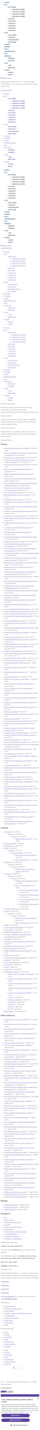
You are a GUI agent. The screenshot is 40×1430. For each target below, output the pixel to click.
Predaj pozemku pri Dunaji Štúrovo (15, 1197)
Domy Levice (11, 37)
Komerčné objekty (10, 51)
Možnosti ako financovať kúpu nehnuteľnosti (18, 789)
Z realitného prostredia (11, 1236)
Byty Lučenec (12, 7)
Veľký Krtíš (7, 832)
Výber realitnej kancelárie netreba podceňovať (19, 600)
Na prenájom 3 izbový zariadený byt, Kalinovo (18, 1029)
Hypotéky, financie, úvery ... (13, 1222)
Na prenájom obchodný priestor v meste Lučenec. (20, 1108)
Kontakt (7, 70)
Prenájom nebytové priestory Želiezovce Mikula (19, 1178)
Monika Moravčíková (10, 1205)
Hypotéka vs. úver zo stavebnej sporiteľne (17, 502)
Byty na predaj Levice (22, 923)
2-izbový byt (12, 25)
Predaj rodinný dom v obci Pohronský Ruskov (18, 1159)
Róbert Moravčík (9, 1209)
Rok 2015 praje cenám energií (13, 660)
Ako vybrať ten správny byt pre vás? (15, 623)
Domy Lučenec (12, 35)
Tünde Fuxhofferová (10, 1207)
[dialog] (20, 1413)
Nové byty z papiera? (10, 712)
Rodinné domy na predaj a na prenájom (20, 974)
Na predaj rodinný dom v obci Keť (14, 1131)
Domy (6, 32)
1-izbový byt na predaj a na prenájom (20, 993)
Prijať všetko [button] (15, 1415)
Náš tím (10, 74)
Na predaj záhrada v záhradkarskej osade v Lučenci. (20, 1127)
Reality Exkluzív (9, 1011)
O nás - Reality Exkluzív (11, 962)
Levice (6, 911)
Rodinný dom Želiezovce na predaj (15, 1192)
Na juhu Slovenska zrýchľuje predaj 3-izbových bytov (20, 581)
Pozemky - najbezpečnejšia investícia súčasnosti (19, 511)
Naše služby (11, 67)
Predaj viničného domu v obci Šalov (15, 1152)
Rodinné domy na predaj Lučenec (26, 881)
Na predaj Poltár (17, 853)
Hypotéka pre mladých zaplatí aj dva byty (17, 532)
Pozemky (7, 44)
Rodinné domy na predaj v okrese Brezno (17, 576)
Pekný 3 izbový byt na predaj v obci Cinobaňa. (18, 1038)
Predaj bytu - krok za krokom (13, 637)
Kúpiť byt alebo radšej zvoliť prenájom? (16, 632)
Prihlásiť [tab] (6, 1395)
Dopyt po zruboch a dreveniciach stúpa (16, 723)
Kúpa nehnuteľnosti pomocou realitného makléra (20, 756)
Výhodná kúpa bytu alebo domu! (14, 658)
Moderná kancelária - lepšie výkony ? (15, 644)
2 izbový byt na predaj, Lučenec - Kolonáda (17, 1045)
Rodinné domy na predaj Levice (26, 918)
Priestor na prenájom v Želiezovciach (16, 1117)
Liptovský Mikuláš (9, 843)
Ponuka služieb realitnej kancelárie (15, 958)
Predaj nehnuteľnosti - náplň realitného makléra (19, 735)
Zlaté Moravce (8, 846)
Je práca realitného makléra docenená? (16, 611)
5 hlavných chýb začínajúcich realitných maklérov (19, 698)
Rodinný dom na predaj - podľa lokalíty (16, 679)
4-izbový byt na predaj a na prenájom (20, 979)
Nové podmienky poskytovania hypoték (16, 812)
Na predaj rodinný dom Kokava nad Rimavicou (18, 1134)
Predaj (14, 836)
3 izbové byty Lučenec (18, 14)
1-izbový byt (12, 23)
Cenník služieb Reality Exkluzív (13, 927)
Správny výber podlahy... (12, 740)
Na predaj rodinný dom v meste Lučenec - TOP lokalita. (21, 1096)
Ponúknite (11, 60)
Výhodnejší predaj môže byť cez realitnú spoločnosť (20, 805)
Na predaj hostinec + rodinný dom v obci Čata (18, 1138)
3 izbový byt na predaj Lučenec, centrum (17, 1155)
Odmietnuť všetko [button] (15, 1420)
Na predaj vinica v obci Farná (13, 1043)
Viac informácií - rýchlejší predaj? (14, 793)
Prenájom (7, 46)
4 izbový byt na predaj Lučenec (29, 890)
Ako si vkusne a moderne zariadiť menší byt (18, 616)
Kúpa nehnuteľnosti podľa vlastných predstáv (18, 714)
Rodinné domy (9, 1229)
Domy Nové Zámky (13, 39)
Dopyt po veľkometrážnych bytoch (15, 614)
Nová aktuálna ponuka (11, 972)
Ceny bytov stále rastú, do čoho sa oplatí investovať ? (21, 590)
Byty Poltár (12, 21)
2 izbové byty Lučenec (18, 11)
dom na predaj (9, 1296)
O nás (6, 63)
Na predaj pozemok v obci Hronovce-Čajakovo (18, 1187)
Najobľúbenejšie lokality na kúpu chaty (16, 448)
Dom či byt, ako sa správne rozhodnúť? (16, 721)
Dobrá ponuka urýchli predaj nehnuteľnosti (18, 782)
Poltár (6, 848)
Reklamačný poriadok (11, 1318)
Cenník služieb (9, 1322)
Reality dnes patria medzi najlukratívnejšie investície (20, 768)
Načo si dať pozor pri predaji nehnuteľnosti (18, 567)
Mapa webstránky (10, 948)
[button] (20, 1425)
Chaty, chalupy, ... (9, 1220)
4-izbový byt (12, 30)
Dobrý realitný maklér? (11, 677)
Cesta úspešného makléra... (13, 779)
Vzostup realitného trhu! (12, 765)
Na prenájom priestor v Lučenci (14, 1106)
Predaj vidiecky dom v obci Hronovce (16, 1169)
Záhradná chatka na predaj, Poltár (15, 1064)
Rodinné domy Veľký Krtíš (24, 839)
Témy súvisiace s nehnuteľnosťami (15, 1232)
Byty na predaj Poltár (22, 860)
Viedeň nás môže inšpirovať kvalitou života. (18, 646)
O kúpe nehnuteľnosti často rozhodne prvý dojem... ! (21, 653)
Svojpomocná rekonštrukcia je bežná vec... (17, 604)
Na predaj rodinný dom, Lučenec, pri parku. (18, 1143)
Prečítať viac (28, 1412)
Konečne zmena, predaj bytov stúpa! (16, 733)
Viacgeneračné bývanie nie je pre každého (17, 761)
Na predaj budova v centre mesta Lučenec (17, 1066)
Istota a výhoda (9, 1311)
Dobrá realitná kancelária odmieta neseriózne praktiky (21, 628)
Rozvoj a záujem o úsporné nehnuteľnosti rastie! (19, 772)
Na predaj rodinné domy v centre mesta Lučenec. (20, 1173)
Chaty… (6, 49)
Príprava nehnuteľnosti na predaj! (15, 786)
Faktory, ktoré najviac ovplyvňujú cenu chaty (18, 474)
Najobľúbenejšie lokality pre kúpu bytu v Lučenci (19, 639)
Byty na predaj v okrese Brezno (14, 492)
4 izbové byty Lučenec (18, 16)
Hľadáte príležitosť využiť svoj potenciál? (16, 951)
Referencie (7, 56)
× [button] (38, 1398)
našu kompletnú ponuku (9, 1299)
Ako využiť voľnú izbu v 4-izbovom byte (16, 464)
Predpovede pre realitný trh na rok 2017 (17, 523)
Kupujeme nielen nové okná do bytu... (16, 742)
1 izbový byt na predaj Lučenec (29, 899)
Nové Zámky (8, 862)
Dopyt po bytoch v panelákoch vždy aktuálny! (18, 684)
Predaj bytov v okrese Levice (13, 499)
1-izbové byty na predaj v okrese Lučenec (17, 527)
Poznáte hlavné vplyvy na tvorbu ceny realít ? (18, 817)
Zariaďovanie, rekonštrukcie (13, 1239)
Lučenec (7, 874)
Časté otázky (8, 930)
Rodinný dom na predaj (11, 719)
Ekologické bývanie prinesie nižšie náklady (17, 693)
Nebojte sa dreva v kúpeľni (12, 777)
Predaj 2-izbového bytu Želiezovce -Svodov (18, 1113)
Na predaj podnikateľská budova (14, 1075)
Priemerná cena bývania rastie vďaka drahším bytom (21, 506)
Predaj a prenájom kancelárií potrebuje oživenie (19, 702)
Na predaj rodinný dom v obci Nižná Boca (17, 1078)
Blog (6, 53)
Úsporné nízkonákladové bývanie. (15, 621)
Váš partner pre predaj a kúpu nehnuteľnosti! (18, 941)
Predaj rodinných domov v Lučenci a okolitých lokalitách (21, 553)
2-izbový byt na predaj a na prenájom (20, 988)
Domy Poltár (12, 42)
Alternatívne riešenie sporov (13, 946)
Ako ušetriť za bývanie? (11, 810)
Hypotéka (7, 939)
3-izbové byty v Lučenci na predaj (14, 516)
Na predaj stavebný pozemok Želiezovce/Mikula (19, 1122)
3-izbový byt (12, 28)
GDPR (6, 925)
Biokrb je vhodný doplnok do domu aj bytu (17, 796)
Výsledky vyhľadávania (11, 909)
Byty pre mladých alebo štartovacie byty (16, 609)
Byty (5, 4)
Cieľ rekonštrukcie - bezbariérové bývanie (17, 800)
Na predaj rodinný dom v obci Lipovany (16, 1024)
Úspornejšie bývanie (10, 1234)
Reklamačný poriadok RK (12, 932)
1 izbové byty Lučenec (18, 9)
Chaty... (10, 997)
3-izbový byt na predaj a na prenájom (20, 983)
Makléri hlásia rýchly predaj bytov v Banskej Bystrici (20, 518)
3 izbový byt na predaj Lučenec (29, 895)
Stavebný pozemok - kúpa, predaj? (15, 667)
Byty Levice (11, 18)
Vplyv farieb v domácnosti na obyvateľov (17, 749)
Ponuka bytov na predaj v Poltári (14, 457)
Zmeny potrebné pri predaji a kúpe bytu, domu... (19, 707)
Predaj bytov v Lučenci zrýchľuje (14, 541)
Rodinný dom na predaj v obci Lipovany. (16, 1019)
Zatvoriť (10, 1392)
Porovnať (4, 1392)
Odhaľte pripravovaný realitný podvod (16, 663)
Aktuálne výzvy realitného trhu (14, 651)
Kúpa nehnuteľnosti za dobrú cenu (15, 672)
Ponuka (6, 2)
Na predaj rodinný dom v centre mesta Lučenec (19, 1033)
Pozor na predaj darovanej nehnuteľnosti (17, 469)
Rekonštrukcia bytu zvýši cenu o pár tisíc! (17, 495)
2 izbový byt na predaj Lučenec (29, 904)
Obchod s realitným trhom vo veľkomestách (18, 688)
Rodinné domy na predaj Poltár (25, 855)
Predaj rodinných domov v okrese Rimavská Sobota (20, 537)
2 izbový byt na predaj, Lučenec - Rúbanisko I (18, 1101)
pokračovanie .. (13, 1266)
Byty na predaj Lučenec (23, 885)
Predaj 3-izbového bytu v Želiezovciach (16, 1050)
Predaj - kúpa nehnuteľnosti (13, 1227)
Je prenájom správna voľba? (13, 754)
